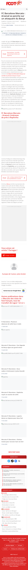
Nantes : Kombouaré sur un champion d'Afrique (11, 529)
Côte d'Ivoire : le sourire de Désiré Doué (10, 531)
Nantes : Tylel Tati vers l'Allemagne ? (9, 510)
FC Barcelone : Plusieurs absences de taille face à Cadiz (11, 323)
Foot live (10, 538)
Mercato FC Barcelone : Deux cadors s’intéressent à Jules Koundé (12, 370)
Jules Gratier (21, 274)
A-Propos (20, 545)
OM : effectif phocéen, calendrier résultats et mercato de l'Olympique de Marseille (12, 480)
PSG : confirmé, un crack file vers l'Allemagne (11, 515)
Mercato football (17, 538)
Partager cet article (9, 255)
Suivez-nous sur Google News (12, 290)
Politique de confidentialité (17, 548)
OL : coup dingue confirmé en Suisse (9, 494)
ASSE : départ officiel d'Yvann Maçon (9, 523)
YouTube (22, 540)
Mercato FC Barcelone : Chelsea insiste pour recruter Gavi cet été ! (12, 441)
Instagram (13, 540)
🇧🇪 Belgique (5, 501)
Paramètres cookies (14, 541)
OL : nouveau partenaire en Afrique (9, 526)
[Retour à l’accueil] (14, 3)
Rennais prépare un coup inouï (8, 504)
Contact (5, 548)
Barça (8, 184)
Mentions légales (10, 545)
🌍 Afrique (5, 525)
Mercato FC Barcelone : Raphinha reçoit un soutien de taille (12, 393)
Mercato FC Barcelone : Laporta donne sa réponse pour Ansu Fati (12, 417)
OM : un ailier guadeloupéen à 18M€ (9, 518)
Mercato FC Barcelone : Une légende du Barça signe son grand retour (13, 346)
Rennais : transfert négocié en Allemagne (10, 512)
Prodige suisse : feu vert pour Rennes (9, 499)
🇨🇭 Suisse (4, 493)
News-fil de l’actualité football (9, 477)
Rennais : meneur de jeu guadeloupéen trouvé (11, 521)
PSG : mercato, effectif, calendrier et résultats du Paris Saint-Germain (13, 484)
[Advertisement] (14, 139)
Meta (8, 540)
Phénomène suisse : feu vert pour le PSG (10, 496)
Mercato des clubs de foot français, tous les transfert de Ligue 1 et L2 (13, 474)
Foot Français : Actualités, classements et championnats (11, 471)
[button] (26, 9)
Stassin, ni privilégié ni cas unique (9, 507)
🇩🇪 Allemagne (6, 509)
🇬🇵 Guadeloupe (6, 517)
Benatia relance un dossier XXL (8, 502)
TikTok (17, 540)
